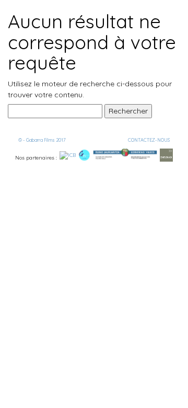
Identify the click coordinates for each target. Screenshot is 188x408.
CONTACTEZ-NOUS (149, 140)
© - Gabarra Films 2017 (42, 140)
